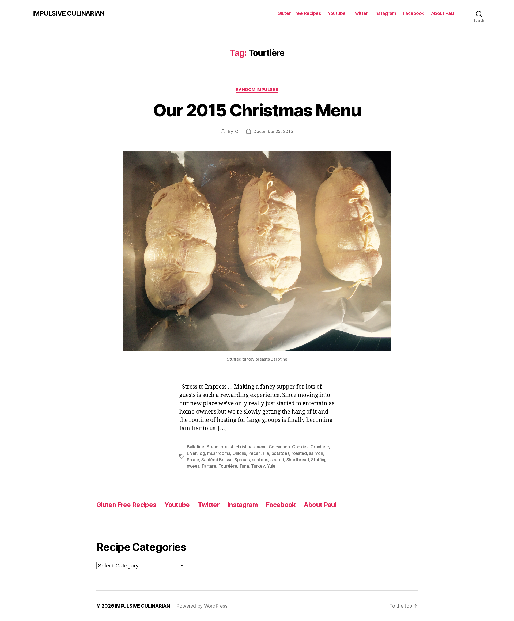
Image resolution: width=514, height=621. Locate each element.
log (202, 453)
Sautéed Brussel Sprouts (225, 459)
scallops (260, 459)
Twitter (360, 13)
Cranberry (320, 446)
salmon (316, 453)
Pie (266, 453)
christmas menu (251, 446)
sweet (193, 466)
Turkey (257, 466)
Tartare (208, 466)
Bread (212, 446)
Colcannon (279, 446)
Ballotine (195, 446)
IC (236, 131)
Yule (271, 466)
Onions (239, 453)
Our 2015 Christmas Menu (257, 110)
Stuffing (319, 459)
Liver (191, 453)
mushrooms (218, 453)
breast (227, 446)
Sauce (193, 459)
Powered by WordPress (202, 606)
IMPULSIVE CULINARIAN (68, 13)
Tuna (244, 466)
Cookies (300, 446)
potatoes (280, 453)
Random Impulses (257, 89)
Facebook (413, 13)
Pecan (254, 453)
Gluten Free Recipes (299, 13)
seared (277, 459)
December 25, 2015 (273, 131)
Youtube (337, 13)
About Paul (442, 13)
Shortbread (297, 459)
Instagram (385, 13)
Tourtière (227, 466)
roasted (299, 453)
